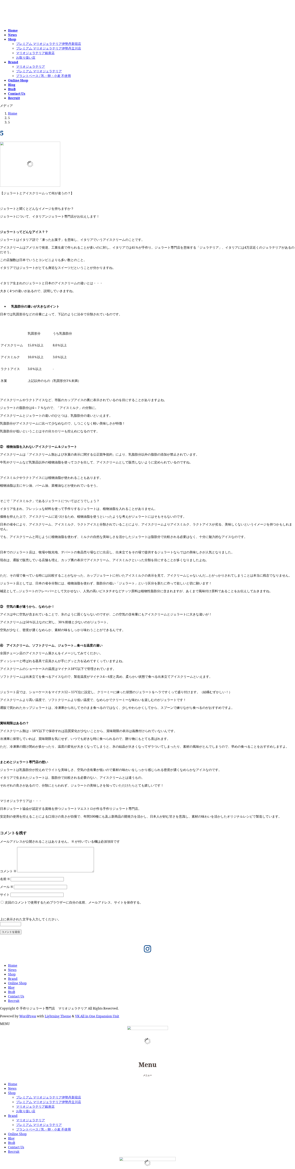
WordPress (27, 1016)
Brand (12, 978)
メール (6, 887)
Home (12, 965)
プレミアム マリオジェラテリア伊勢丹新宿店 (48, 43)
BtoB (11, 992)
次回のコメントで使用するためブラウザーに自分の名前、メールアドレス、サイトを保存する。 (74, 902)
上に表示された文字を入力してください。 (30, 919)
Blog (11, 987)
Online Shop (17, 983)
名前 (5, 879)
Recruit (13, 1001)
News (12, 970)
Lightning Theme (58, 1016)
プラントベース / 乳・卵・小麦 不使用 (43, 76)
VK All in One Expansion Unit (97, 1016)
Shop (12, 974)
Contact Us (16, 996)
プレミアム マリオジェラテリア (39, 71)
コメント (8, 871)
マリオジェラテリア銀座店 (35, 53)
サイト (5, 894)
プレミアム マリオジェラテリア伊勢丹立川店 (48, 48)
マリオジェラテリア (30, 66)
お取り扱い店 (25, 57)
